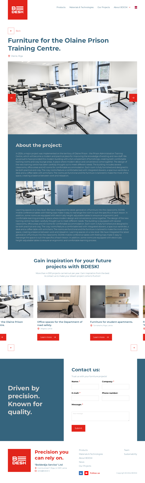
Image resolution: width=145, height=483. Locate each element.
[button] (122, 7)
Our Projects (104, 7)
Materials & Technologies (81, 7)
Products (61, 7)
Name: (76, 381)
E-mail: (76, 393)
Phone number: (110, 393)
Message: (77, 404)
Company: (108, 381)
